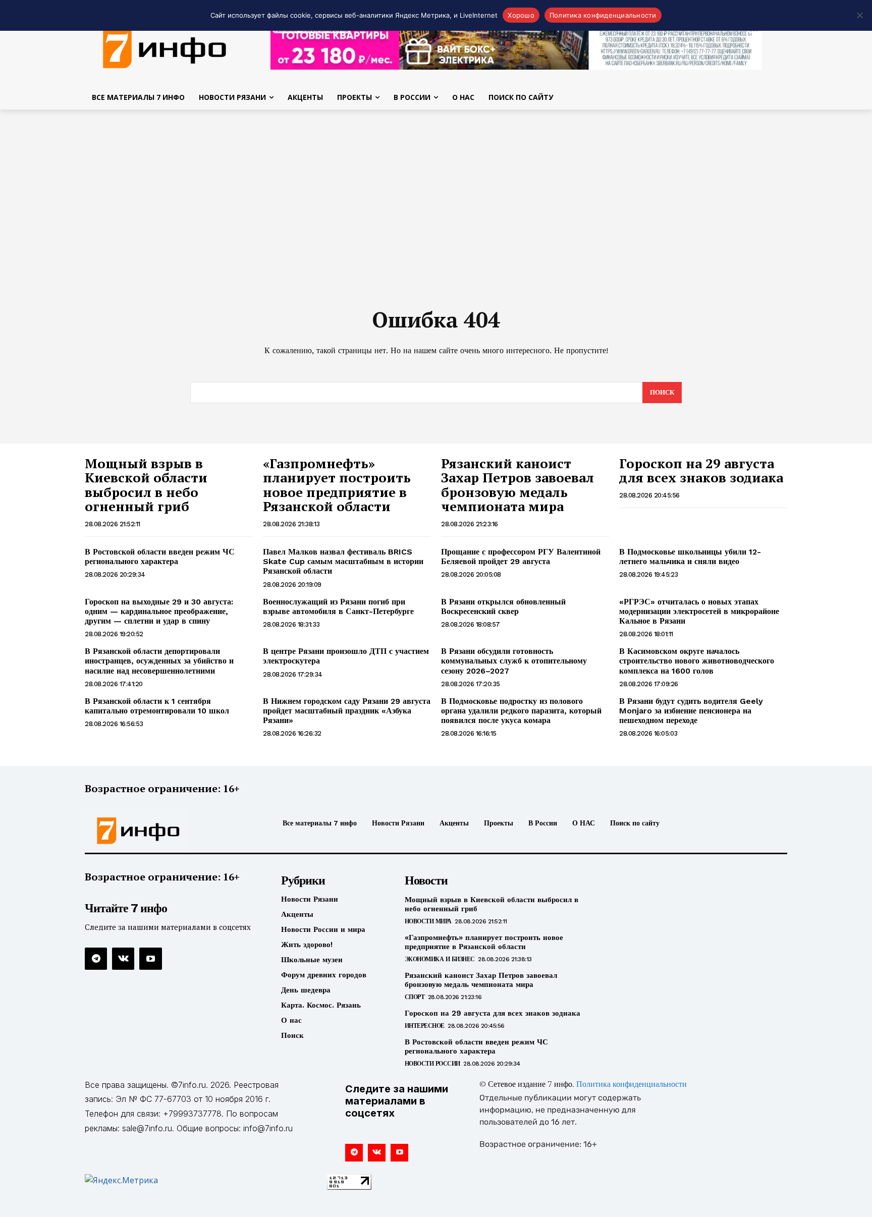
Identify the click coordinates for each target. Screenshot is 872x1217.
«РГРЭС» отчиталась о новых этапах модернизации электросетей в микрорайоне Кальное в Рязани (699, 611)
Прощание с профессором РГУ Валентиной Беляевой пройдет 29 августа (521, 556)
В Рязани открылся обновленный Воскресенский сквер (503, 606)
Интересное (425, 1025)
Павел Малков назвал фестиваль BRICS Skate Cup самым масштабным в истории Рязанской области (343, 561)
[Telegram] (96, 959)
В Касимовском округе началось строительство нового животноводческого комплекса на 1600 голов (696, 660)
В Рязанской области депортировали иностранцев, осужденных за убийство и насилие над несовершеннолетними (159, 660)
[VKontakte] (123, 959)
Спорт (415, 997)
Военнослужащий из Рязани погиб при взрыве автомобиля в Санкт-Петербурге (338, 606)
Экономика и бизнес (440, 959)
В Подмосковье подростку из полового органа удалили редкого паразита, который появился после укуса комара (521, 710)
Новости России (432, 1063)
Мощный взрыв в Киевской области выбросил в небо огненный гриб (146, 485)
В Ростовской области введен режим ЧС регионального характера (160, 556)
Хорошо (521, 15)
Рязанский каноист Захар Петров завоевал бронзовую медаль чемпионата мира (517, 485)
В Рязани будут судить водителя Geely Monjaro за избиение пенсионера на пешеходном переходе (691, 710)
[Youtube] (150, 959)
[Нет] (859, 15)
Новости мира (428, 921)
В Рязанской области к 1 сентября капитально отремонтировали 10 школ (157, 705)
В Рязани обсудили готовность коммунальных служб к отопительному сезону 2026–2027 (514, 660)
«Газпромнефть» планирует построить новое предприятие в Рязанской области (337, 485)
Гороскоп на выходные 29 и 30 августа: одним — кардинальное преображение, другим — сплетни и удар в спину (159, 611)
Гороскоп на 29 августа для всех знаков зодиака (701, 470)
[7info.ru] (165, 47)
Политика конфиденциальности (631, 1085)
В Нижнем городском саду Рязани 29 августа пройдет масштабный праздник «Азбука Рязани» (346, 710)
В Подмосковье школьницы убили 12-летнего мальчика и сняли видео (690, 556)
